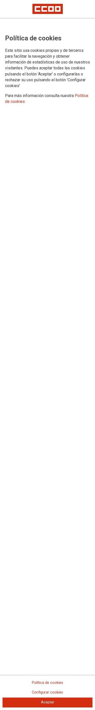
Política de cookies (47, 683)
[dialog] (47, 355)
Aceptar (47, 702)
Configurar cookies (47, 692)
